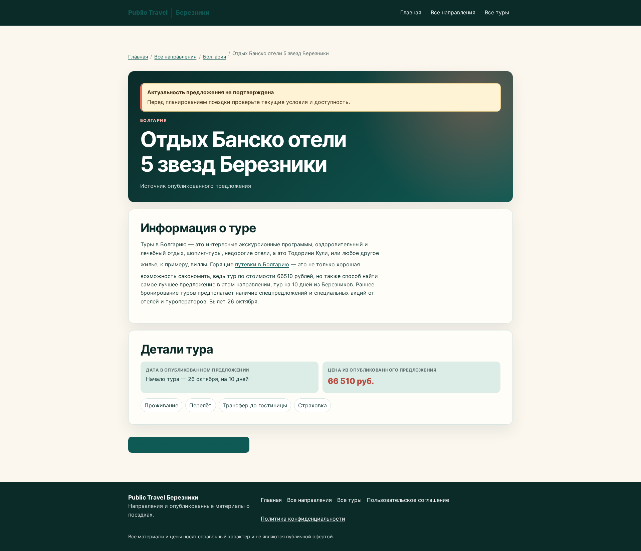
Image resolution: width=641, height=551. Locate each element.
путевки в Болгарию (262, 264)
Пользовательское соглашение (408, 500)
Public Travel (168, 12)
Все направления (453, 12)
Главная (410, 12)
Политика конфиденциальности (303, 518)
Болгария (214, 57)
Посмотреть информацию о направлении (188, 444)
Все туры (497, 12)
